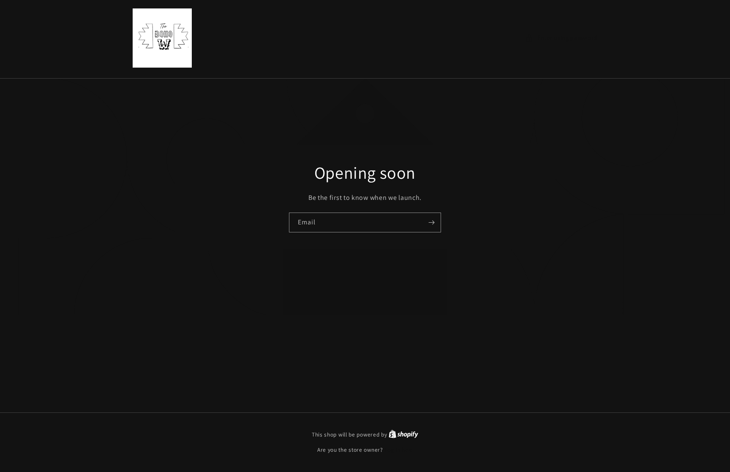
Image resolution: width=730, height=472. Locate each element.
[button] (561, 38)
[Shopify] (403, 434)
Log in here (398, 449)
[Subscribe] (431, 222)
